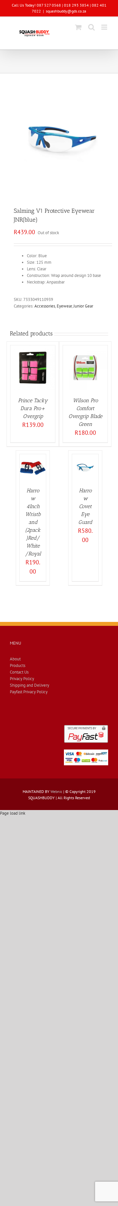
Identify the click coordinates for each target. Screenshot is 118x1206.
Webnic (56, 791)
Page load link (12, 813)
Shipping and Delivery (29, 685)
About (15, 659)
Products (17, 665)
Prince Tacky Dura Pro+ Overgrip (33, 408)
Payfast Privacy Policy (29, 692)
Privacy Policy (22, 678)
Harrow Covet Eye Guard (85, 506)
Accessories (44, 306)
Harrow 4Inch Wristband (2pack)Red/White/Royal (33, 522)
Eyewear (64, 306)
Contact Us (19, 672)
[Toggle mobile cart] (78, 27)
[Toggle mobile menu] (104, 27)
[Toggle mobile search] (91, 27)
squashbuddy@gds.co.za (66, 11)
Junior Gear (83, 306)
